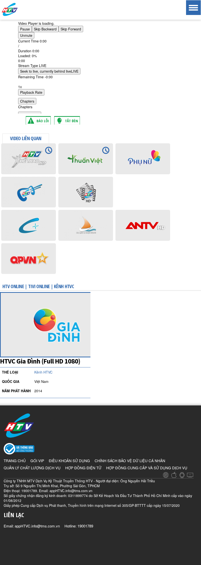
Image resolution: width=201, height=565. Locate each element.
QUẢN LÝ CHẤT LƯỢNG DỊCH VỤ (32, 467)
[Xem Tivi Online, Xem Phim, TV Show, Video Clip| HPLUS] (18, 9)
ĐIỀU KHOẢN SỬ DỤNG (69, 460)
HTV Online (13, 286)
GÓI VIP (37, 460)
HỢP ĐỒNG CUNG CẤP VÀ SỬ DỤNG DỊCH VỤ (146, 467)
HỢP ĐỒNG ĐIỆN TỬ (83, 467)
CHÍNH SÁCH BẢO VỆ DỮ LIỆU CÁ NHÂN (130, 460)
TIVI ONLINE (39, 286)
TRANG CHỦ (15, 460)
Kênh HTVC (64, 286)
